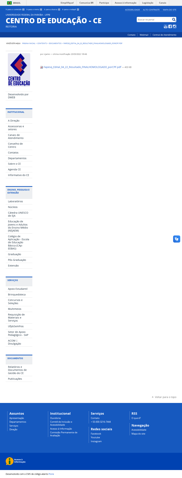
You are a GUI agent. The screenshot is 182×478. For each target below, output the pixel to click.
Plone (51, 473)
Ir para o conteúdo (15, 9)
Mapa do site (169, 9)
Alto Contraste (151, 9)
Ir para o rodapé (70, 9)
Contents (42, 43)
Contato (131, 34)
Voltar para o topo (165, 397)
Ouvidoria (55, 418)
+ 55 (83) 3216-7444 (101, 421)
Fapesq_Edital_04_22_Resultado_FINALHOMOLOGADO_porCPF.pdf (82, 67)
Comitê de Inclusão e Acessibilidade (61, 423)
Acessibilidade (132, 9)
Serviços (13, 425)
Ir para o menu (33, 9)
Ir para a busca (52, 9)
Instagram (174, 26)
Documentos (55, 43)
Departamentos (17, 421)
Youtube (95, 437)
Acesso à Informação (61, 428)
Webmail (144, 34)
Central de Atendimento (164, 34)
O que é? (136, 418)
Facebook (170, 26)
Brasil (17, 2)
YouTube (165, 26)
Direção (13, 429)
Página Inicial (28, 43)
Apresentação (16, 418)
